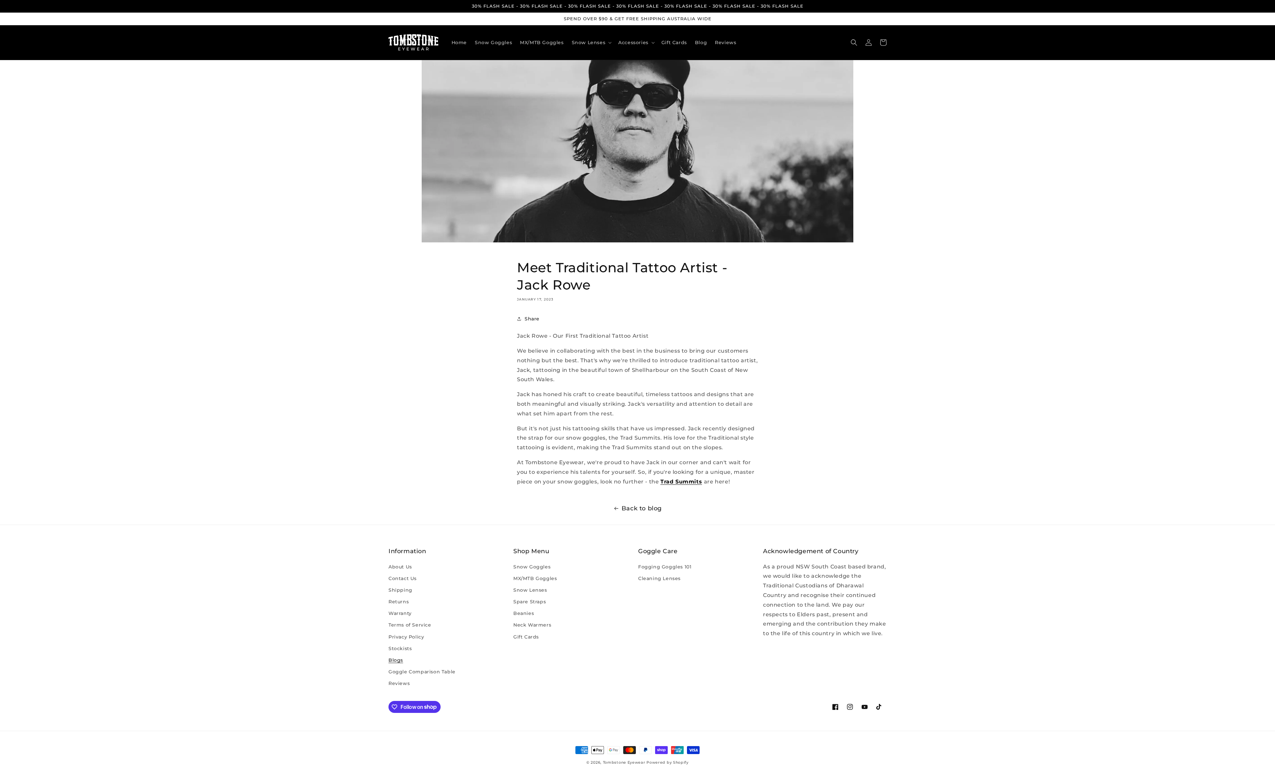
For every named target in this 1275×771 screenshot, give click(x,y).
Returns (398, 602)
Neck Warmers (532, 625)
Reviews (399, 683)
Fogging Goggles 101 (664, 567)
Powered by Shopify (667, 762)
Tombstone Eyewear (624, 762)
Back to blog (642, 508)
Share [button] (532, 319)
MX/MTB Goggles (535, 578)
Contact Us (402, 578)
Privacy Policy (406, 637)
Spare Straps (529, 602)
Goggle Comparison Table (422, 672)
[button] (591, 42)
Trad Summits (681, 481)
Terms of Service (409, 625)
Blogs (395, 660)
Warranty (400, 613)
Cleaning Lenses (659, 578)
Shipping (400, 590)
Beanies (523, 613)
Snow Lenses (530, 590)
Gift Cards (526, 637)
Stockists (400, 648)
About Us (400, 567)
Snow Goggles (532, 567)
